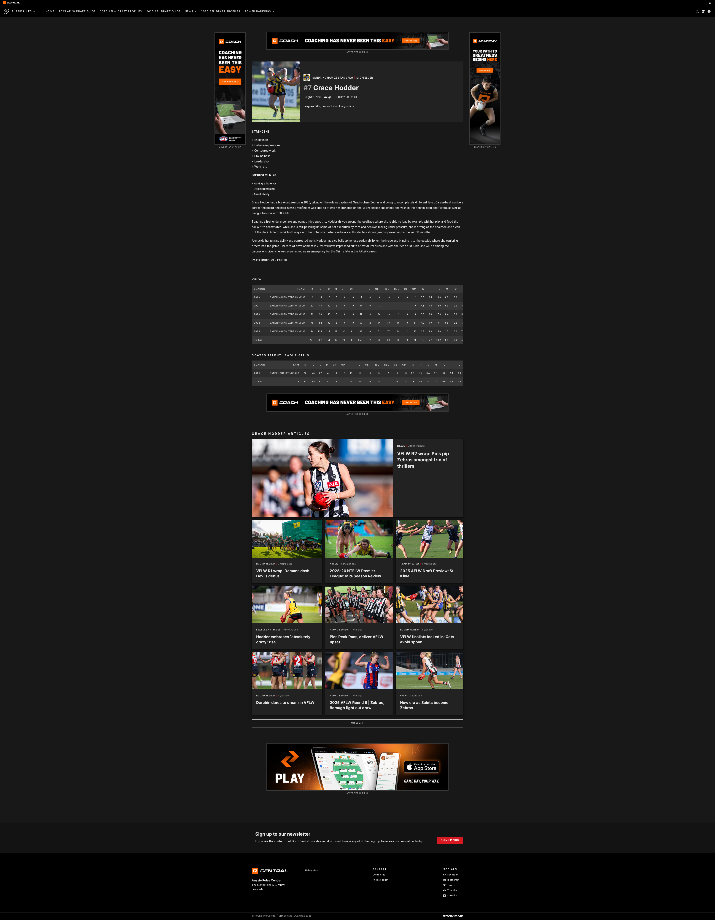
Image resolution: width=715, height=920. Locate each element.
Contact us (379, 874)
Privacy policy (381, 880)
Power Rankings (258, 11)
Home (49, 11)
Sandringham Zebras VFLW (332, 77)
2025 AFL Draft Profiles (220, 11)
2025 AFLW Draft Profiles (121, 11)
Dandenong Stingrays (284, 373)
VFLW (403, 696)
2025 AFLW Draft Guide (77, 11)
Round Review (265, 564)
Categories (311, 870)
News (189, 11)
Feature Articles (268, 630)
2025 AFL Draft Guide (163, 11)
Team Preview (409, 564)
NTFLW (334, 564)
